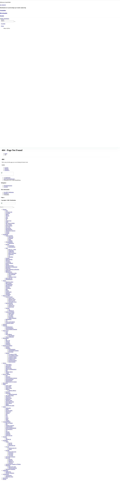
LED (7, 331)
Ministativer (8, 366)
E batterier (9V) (11, 359)
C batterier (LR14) (12, 356)
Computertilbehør (6, 421)
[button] (2, 19)
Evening (7, 232)
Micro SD (8, 340)
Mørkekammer (9, 272)
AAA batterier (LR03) (13, 355)
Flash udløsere (9, 334)
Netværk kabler (9, 410)
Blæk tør (10, 444)
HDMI (7, 409)
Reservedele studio (10, 401)
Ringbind (8, 287)
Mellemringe (11, 243)
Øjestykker (8, 268)
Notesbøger (8, 294)
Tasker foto (10, 237)
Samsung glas (11, 305)
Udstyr (9, 275)
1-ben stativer (8, 365)
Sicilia (7, 222)
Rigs (7, 370)
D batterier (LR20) (12, 358)
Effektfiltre (10, 257)
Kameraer (5, 325)
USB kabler (8, 408)
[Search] (14, 21)
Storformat (8, 465)
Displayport (8, 411)
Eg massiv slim (9, 212)
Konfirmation (8, 291)
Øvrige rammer (9, 225)
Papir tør (10, 443)
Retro (7, 218)
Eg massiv (8, 213)
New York (8, 227)
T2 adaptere (8, 262)
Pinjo (7, 210)
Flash (7, 333)
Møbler (7, 404)
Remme (7, 264)
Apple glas (10, 304)
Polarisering (11, 254)
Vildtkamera (5, 470)
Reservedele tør (11, 445)
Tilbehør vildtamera (10, 473)
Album (4, 280)
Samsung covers (11, 299)
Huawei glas (11, 306)
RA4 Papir (10, 454)
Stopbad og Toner (12, 277)
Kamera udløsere (9, 263)
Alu (6, 219)
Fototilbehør (5, 234)
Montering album (9, 282)
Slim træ (7, 215)
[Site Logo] (4, 18)
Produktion (5, 440)
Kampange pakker (10, 323)
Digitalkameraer (9, 326)
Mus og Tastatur (9, 423)
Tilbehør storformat (12, 468)
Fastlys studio (9, 385)
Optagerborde (9, 398)
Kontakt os (7, 170)
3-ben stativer (8, 364)
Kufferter (10, 240)
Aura (7, 217)
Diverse (4, 479)
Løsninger (10, 463)
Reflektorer (8, 399)
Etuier (9, 239)
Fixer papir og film (12, 273)
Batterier (7, 353)
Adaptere (8, 413)
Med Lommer (9, 283)
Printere (10, 449)
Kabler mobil (11, 313)
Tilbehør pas (11, 461)
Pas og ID (8, 458)
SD (6, 339)
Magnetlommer (9, 229)
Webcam (7, 431)
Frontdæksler (11, 245)
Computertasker (9, 426)
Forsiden (6, 167)
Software (10, 459)
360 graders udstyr (10, 395)
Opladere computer (10, 425)
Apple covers (11, 298)
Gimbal (7, 373)
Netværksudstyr (9, 429)
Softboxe (8, 389)
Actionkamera (6, 474)
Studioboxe (8, 396)
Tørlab (7, 441)
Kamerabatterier (11, 349)
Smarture (8, 308)
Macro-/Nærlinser (12, 253)
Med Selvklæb (9, 285)
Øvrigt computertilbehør (11, 428)
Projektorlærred (9, 279)
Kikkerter (5, 324)
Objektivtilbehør (9, 242)
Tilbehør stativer (9, 371)
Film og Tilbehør (6, 374)
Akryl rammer (9, 224)
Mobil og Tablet (6, 295)
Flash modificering (10, 336)
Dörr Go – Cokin (12, 249)
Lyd (6, 320)
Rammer (5, 209)
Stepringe (8, 260)
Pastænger (10, 460)
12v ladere (10, 315)
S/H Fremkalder (11, 274)
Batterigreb (8, 270)
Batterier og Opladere (7, 345)
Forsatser (8, 258)
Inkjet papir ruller (12, 466)
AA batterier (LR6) (12, 354)
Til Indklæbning (9, 284)
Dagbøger (8, 293)
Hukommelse (6, 338)
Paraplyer (8, 391)
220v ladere (10, 314)
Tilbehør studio (9, 400)
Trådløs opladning (12, 318)
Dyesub (7, 446)
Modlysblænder (9, 259)
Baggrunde (8, 393)
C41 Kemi (10, 455)
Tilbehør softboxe (12, 390)
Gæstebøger (8, 288)
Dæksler (7, 244)
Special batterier (11, 361)
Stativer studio (9, 388)
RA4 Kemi (10, 453)
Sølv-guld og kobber (10, 223)
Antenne (7, 420)
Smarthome (5, 478)
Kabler (4, 406)
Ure (9, 309)
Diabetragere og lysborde (11, 381)
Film (7, 375)
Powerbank (10, 316)
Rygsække (10, 238)
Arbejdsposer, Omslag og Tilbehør (13, 464)
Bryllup (7, 290)
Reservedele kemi (12, 451)
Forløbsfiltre (11, 250)
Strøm (7, 419)
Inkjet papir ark (9, 278)
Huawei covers (11, 300)
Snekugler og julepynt (10, 230)
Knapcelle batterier (12, 360)
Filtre (7, 248)
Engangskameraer (9, 328)
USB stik (8, 341)
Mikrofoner (5, 383)
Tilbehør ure (11, 310)
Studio (4, 384)
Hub (7, 424)
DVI (7, 415)
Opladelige (8, 348)
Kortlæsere (8, 344)
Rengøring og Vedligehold (11, 267)
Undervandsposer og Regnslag (12, 269)
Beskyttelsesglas (9, 303)
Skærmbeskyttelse (9, 265)
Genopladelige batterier (13, 350)
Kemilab (7, 450)
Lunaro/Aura (8, 220)
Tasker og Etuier (9, 235)
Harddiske (8, 343)
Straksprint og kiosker (10, 456)
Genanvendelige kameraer (11, 329)
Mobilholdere (8, 319)
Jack (7, 414)
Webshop (7, 169)
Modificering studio (10, 405)
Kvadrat (7, 233)
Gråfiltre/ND (11, 252)
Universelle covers (12, 301)
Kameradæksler (11, 247)
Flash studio (8, 386)
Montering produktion (10, 469)
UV (9, 255)
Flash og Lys (5, 330)
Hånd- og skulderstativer (11, 369)
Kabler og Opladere (10, 311)
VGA (7, 416)
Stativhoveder (9, 368)
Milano (7, 214)
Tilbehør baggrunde (12, 394)
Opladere (8, 346)
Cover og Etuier (9, 296)
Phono (7, 418)
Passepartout (8, 228)
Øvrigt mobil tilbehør (10, 321)
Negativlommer (9, 380)
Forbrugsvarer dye (12, 448)
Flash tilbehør (11, 335)
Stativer (4, 363)
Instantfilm (8, 376)
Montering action (9, 476)
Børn (7, 289)
